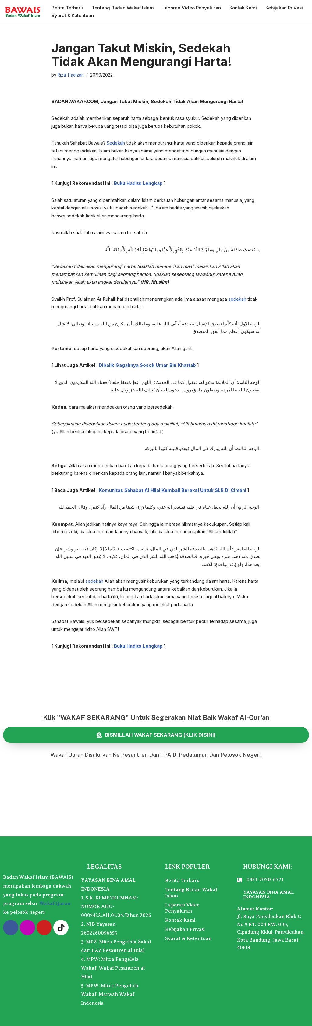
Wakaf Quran (54, 903)
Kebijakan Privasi (284, 8)
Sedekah (116, 143)
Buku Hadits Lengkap (138, 183)
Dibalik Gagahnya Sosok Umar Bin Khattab (147, 365)
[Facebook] (10, 927)
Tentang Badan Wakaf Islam (123, 8)
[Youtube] (44, 927)
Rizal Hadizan (71, 75)
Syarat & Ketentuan (72, 15)
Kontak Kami (243, 8)
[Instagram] (27, 927)
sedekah (237, 299)
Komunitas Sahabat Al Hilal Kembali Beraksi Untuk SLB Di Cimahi (172, 490)
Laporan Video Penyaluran (191, 8)
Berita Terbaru (67, 8)
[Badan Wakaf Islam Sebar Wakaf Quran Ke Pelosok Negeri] (23, 11)
